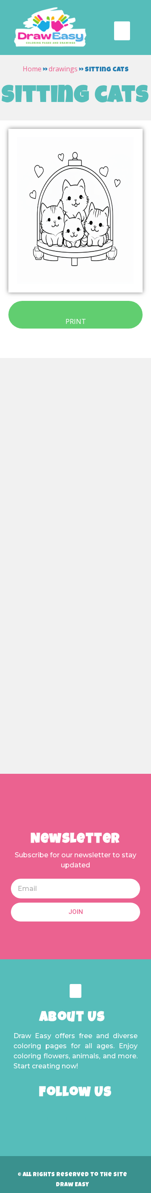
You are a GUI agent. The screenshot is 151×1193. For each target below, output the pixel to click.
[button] (122, 30)
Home (32, 68)
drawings (63, 68)
